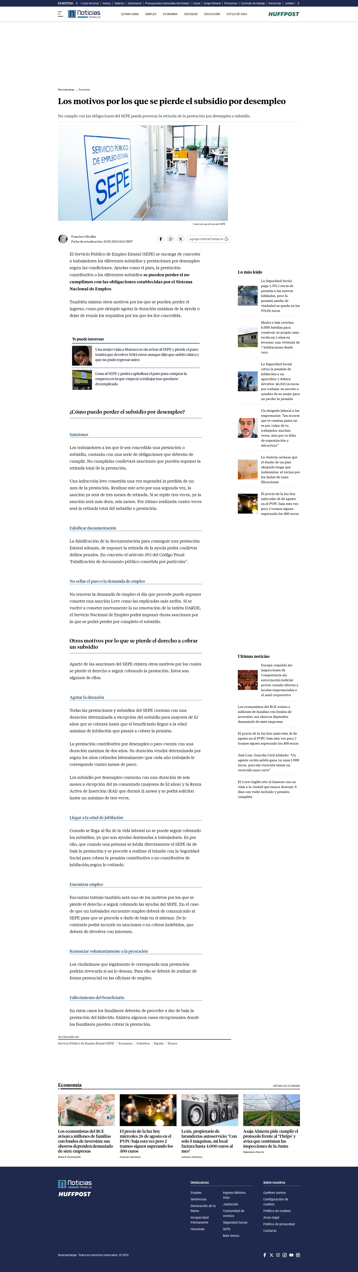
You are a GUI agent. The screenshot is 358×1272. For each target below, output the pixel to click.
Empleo (196, 1192)
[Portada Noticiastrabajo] (75, 1184)
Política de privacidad (279, 1224)
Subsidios (143, 1043)
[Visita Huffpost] (284, 14)
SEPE (227, 1229)
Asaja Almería (212, 3)
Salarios (119, 3)
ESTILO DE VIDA (237, 14)
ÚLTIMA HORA (130, 14)
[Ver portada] (84, 14)
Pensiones (230, 3)
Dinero (172, 1043)
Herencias (274, 3)
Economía (126, 1043)
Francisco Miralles (83, 236)
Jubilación (230, 1204)
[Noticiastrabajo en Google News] (297, 1255)
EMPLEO (150, 14)
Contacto (270, 1230)
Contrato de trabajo (253, 3)
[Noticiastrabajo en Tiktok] (284, 1255)
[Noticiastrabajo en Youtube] (290, 1255)
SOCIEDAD (191, 14)
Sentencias (199, 1199)
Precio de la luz (89, 3)
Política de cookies (277, 1210)
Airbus (107, 3)
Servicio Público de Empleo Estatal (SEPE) (86, 1043)
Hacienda (197, 1229)
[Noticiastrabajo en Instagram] (277, 1255)
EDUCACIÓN (212, 14)
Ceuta (196, 3)
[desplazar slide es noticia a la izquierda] (77, 3)
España (159, 1043)
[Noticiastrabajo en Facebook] (264, 1255)
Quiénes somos (274, 1192)
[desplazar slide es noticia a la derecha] (298, 3)
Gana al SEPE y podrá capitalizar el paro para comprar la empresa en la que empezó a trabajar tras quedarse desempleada (141, 378)
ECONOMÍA (170, 14)
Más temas (231, 1235)
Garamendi (135, 3)
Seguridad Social (235, 1222)
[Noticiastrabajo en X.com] (270, 1255)
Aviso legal (271, 1217)
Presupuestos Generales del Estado (167, 3)
